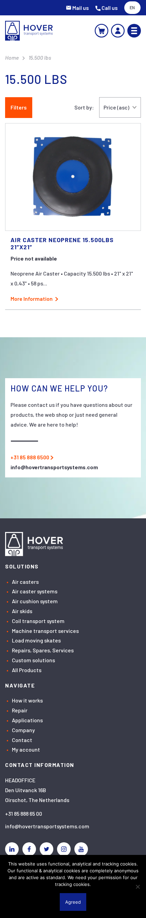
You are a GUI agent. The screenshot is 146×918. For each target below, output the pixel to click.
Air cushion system (35, 601)
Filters (19, 107)
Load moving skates (36, 640)
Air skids (22, 611)
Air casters (25, 581)
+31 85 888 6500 (30, 457)
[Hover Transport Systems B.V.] (29, 31)
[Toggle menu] (134, 31)
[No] (137, 886)
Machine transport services (45, 630)
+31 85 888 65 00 (23, 813)
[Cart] (101, 30)
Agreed (73, 902)
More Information (32, 298)
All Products (26, 670)
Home (12, 57)
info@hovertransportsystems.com (47, 826)
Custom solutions (33, 660)
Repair (20, 710)
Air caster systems (34, 591)
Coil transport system (38, 621)
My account (26, 749)
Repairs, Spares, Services (43, 650)
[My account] (118, 30)
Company (23, 730)
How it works (27, 700)
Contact (22, 740)
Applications (27, 720)
